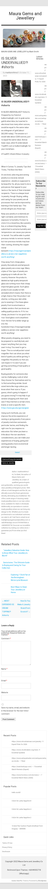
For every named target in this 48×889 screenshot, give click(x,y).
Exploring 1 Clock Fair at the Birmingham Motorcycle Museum (20, 577)
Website (4, 692)
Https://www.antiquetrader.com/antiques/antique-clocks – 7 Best (41, 115)
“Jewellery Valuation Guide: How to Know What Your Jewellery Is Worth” (15, 553)
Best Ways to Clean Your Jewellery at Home (19, 589)
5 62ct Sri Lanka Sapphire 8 (21, 801)
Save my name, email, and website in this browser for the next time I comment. (15, 711)
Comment (6, 639)
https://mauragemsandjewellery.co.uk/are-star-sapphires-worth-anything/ (16, 254)
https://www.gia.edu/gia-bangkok (15, 408)
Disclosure (6, 851)
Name (4, 669)
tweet (17, 452)
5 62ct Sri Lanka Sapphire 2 (21, 817)
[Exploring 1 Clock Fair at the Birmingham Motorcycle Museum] (5, 580)
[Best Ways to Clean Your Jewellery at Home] (5, 592)
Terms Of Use (7, 843)
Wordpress (42, 881)
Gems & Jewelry (8, 463)
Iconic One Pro (17, 881)
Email (4, 681)
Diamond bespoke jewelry (12, 459)
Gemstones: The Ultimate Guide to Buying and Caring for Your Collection (16, 565)
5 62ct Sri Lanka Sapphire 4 (21, 809)
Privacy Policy (7, 847)
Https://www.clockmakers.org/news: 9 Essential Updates (41, 94)
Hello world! (16, 792)
